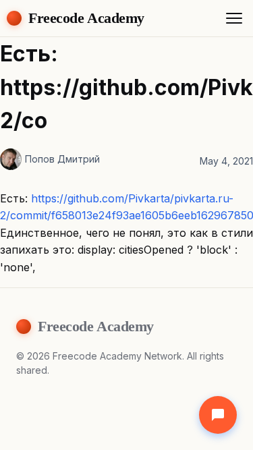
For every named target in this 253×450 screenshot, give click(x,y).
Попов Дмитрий (62, 159)
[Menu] (234, 18)
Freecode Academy (86, 17)
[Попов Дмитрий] (11, 159)
